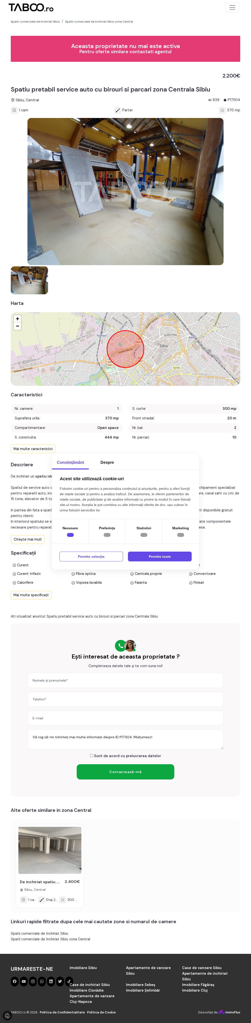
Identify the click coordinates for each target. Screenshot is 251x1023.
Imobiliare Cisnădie (87, 990)
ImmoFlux (232, 1012)
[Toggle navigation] (232, 7)
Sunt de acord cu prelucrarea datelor (127, 756)
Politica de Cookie (101, 1012)
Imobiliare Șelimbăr (143, 990)
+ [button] (17, 319)
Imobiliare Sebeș (140, 985)
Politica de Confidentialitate (62, 1012)
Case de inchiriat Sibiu (90, 985)
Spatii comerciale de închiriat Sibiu (39, 933)
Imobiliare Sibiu (83, 968)
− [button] (17, 326)
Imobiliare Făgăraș (198, 985)
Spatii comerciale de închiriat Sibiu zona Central (50, 939)
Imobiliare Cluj (195, 990)
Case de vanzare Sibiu (202, 968)
